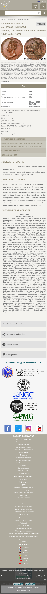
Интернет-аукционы (23, 442)
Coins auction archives (23, 447)
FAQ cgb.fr (23, 523)
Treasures (23, 455)
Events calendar (23, 452)
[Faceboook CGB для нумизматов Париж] (7, 428)
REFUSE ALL (30, 584)
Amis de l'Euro (24, 473)
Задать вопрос (12, 344)
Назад (42, 24)
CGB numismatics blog (23, 460)
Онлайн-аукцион (24, 444)
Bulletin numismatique (23, 463)
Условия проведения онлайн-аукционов (23, 536)
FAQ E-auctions (23, 526)
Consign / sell (11, 355)
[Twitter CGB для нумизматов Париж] (18, 428)
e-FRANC (23, 465)
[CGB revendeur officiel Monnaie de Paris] (23, 406)
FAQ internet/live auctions (23, 528)
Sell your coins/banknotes (23, 506)
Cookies (23, 541)
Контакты (23, 479)
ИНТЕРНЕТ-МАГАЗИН (23, 439)
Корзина (23, 485)
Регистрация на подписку (23, 492)
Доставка (23, 495)
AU (23, 86)
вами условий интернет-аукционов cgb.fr (14, 70)
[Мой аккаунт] (43, 9)
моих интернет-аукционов (23, 487)
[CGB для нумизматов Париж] (6, 9)
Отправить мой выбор (15, 334)
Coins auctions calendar (23, 509)
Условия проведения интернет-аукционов (23, 533)
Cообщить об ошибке (15, 324)
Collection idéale (23, 468)
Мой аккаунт (23, 482)
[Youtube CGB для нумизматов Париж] (39, 428)
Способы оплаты (23, 498)
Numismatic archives (23, 457)
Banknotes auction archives (23, 450)
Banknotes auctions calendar (24, 512)
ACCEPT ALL (18, 584)
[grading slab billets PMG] (23, 417)
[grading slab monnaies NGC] (23, 396)
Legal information (23, 539)
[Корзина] (35, 9)
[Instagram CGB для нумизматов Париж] (28, 428)
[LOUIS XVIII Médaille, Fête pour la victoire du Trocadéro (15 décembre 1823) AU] (23, 59)
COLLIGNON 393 (9, 155)
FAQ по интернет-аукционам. (37, 78)
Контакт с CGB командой (23, 520)
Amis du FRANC (23, 471)
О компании (23, 518)
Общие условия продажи (24, 531)
